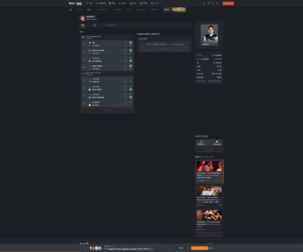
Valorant (102, 3)
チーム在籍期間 (203, 59)
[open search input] (204, 3)
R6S (113, 3)
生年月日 (200, 74)
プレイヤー (118, 10)
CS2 (90, 3)
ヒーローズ (154, 10)
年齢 (198, 70)
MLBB (145, 3)
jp (217, 3)
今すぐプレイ (200, 248)
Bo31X (181, 248)
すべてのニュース (164, 48)
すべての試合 (107, 110)
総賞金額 (200, 77)
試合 (89, 10)
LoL (135, 3)
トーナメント (102, 10)
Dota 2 (124, 3)
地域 (198, 66)
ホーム (80, 10)
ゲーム (156, 3)
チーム (129, 10)
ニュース (140, 10)
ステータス (201, 81)
